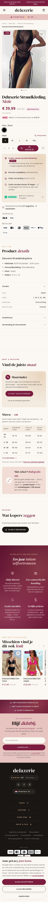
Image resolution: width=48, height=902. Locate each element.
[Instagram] (18, 784)
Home (4, 23)
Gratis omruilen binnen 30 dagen (36, 3)
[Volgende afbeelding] (43, 59)
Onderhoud (7, 317)
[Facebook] (24, 784)
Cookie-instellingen (32, 839)
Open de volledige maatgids (33, 462)
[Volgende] (44, 646)
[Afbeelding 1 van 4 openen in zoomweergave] (24, 59)
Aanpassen (24, 896)
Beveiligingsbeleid (15, 839)
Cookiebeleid (38, 835)
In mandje (29, 148)
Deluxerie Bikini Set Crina (10, 679)
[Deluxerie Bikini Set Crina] (11, 663)
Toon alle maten (8, 458)
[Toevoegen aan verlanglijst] (41, 34)
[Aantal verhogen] (13, 148)
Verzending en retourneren (14, 324)
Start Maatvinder (19, 394)
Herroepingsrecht (11, 835)
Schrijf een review (17, 530)
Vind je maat (41, 135)
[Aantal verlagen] (4, 148)
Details (5, 286)
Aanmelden (24, 747)
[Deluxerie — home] (24, 10)
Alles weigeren (23, 889)
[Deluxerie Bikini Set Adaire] (33, 663)
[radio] (4, 130)
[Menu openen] (4, 10)
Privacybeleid (26, 835)
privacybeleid (36, 753)
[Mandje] (43, 10)
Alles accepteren (24, 882)
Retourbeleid (34, 832)
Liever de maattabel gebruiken (19, 401)
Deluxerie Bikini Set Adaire (32, 679)
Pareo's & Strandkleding (25, 23)
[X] (29, 784)
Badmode (12, 23)
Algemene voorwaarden (18, 832)
